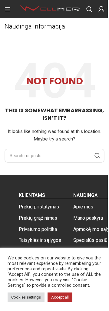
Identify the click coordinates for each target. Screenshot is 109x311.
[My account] (101, 9)
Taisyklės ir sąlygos (40, 240)
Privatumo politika (38, 229)
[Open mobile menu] (8, 9)
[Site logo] (50, 8)
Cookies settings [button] (26, 297)
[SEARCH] (97, 156)
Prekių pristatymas (39, 207)
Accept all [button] (60, 297)
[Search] (89, 9)
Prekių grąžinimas (38, 218)
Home (10, 36)
